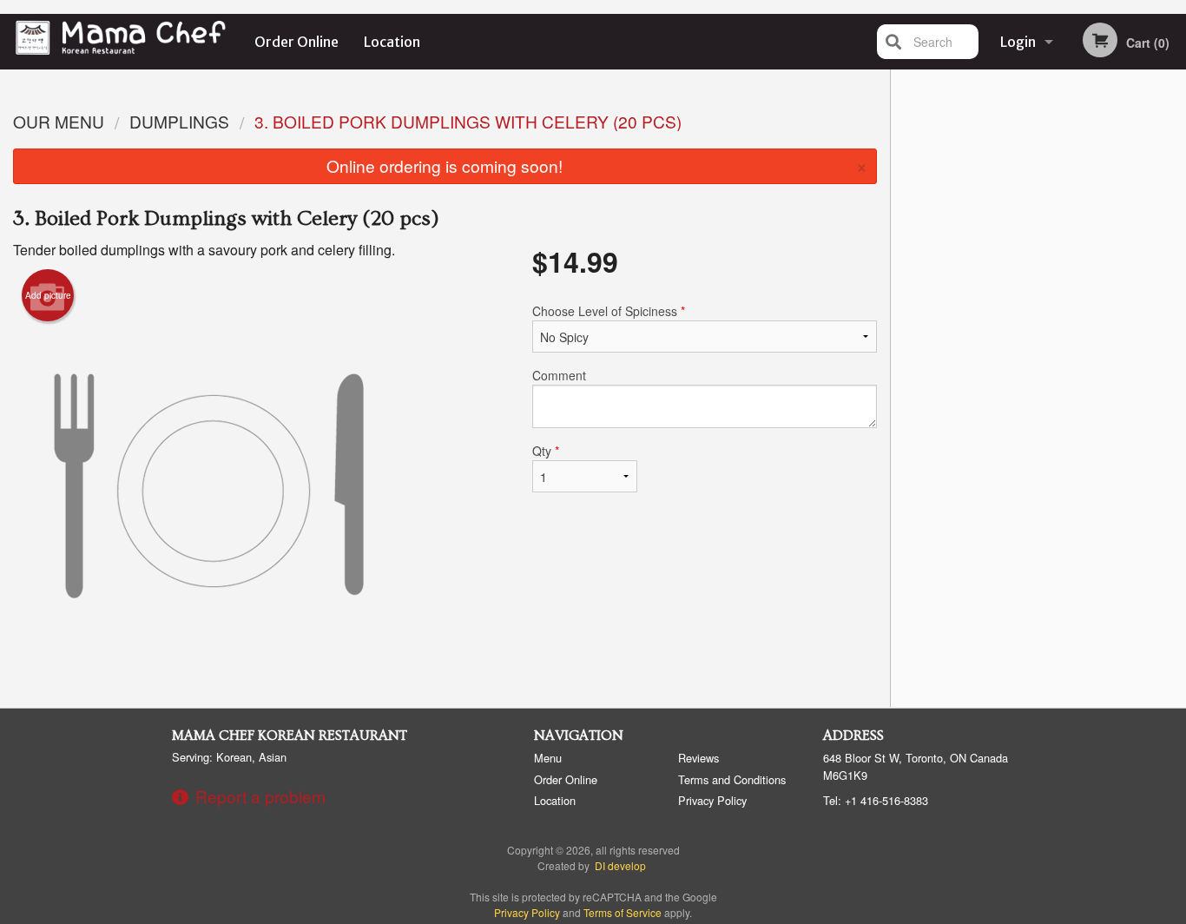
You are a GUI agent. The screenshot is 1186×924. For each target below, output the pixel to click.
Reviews (698, 757)
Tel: (875, 800)
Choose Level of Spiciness (608, 311)
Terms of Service (622, 912)
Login (1018, 41)
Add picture (48, 295)
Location (392, 41)
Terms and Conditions (732, 779)
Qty (545, 450)
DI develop (620, 865)
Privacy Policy (712, 800)
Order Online (296, 41)
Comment (559, 375)
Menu (548, 757)
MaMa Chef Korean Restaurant (289, 735)
